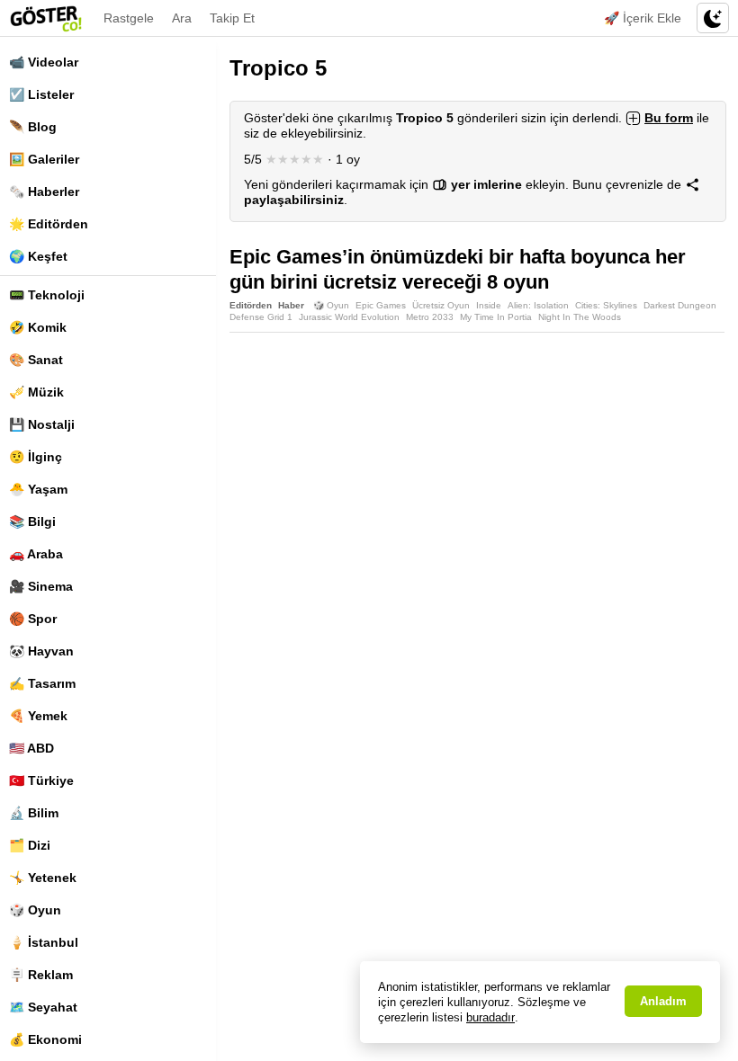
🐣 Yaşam (38, 489)
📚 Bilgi (32, 521)
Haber (291, 305)
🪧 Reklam (41, 974)
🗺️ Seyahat (43, 1007)
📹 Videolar (43, 62)
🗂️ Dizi (29, 845)
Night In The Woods (579, 317)
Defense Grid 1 (261, 317)
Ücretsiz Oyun (441, 305)
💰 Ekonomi (45, 1039)
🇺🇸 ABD (31, 748)
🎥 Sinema (41, 586)
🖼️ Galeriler (44, 159)
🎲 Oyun (35, 910)
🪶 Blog (33, 127)
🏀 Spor (33, 618)
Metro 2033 (430, 317)
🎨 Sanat (36, 359)
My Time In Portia (496, 317)
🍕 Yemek (38, 716)
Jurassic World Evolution (349, 317)
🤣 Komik (38, 327)
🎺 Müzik (36, 392)
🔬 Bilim (33, 813)
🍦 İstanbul (43, 942)
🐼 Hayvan (41, 651)
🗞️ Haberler (44, 191)
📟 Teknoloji (47, 295)
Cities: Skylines (606, 305)
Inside (488, 305)
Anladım (663, 1001)
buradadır (490, 1017)
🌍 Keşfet (38, 256)
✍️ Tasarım (42, 683)
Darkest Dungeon (680, 305)
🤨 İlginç (35, 457)
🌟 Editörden (48, 224)
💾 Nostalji (42, 424)
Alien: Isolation (538, 305)
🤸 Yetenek (42, 877)
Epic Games (381, 305)
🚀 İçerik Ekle (642, 18)
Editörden (251, 305)
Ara (182, 18)
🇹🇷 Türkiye (41, 780)
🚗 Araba (36, 554)
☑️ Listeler (41, 94)
